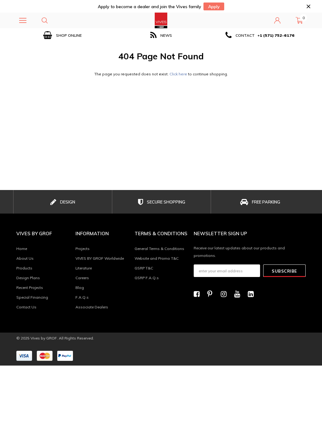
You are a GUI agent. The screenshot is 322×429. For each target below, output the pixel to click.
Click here (178, 74)
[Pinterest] (212, 294)
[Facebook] (198, 294)
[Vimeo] (252, 294)
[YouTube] (239, 294)
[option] (62, 35)
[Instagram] (225, 294)
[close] (308, 6)
